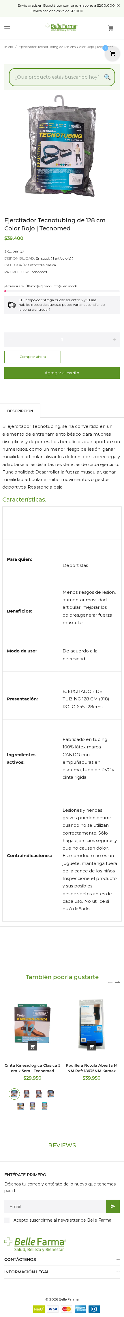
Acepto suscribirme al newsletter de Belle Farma (62, 1220)
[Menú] (7, 28)
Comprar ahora (33, 356)
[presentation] (110, 982)
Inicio (8, 47)
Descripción (20, 411)
